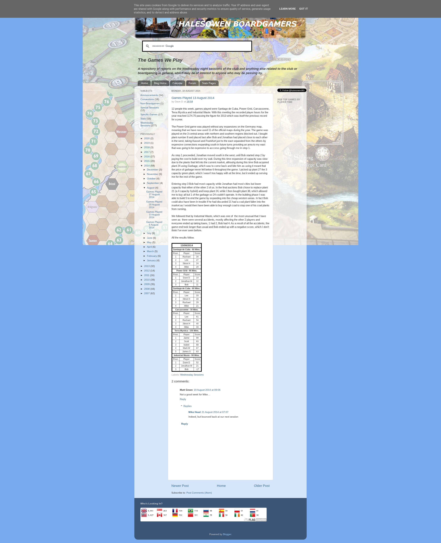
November (153, 174)
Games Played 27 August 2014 (154, 194)
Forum (192, 83)
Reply (183, 399)
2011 (147, 275)
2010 (147, 279)
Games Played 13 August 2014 (193, 98)
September (153, 183)
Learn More (287, 8)
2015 (147, 161)
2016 (147, 156)
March (151, 251)
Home (144, 83)
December (153, 169)
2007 (147, 293)
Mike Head (194, 412)
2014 (147, 165)
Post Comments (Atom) (199, 492)
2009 (147, 284)
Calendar (177, 83)
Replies (187, 406)
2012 (147, 270)
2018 (147, 147)
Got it (303, 8)
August (151, 187)
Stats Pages (209, 83)
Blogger (227, 534)
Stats (143, 118)
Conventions (147, 99)
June (150, 238)
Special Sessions (149, 107)
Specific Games (148, 114)
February (152, 256)
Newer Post (180, 486)
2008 (147, 289)
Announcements (149, 95)
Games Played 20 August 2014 (154, 204)
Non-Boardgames (150, 103)
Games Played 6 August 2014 (154, 225)
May (149, 242)
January (151, 260)
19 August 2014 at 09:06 (207, 390)
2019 (147, 143)
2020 (147, 138)
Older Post (262, 486)
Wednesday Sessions (192, 374)
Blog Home (160, 83)
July (149, 233)
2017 (147, 152)
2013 (147, 266)
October (151, 178)
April (149, 247)
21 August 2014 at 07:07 (215, 412)
